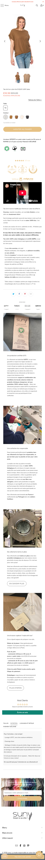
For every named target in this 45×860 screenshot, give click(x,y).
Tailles (5, 723)
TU (5, 108)
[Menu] (1, 5)
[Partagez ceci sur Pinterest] (25, 294)
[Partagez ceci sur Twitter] (13, 294)
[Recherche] (37, 5)
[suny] (22, 5)
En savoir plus (16, 584)
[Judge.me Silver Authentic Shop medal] (12, 169)
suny (9, 853)
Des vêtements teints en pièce (17, 552)
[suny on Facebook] (20, 846)
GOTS (34, 239)
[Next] (40, 41)
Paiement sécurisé (9, 726)
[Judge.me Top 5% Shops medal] (33, 169)
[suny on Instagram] (24, 846)
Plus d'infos (15, 688)
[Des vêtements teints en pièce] (22, 528)
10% (4, 856)
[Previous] (5, 41)
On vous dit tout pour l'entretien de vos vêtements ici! (21, 762)
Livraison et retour (27, 723)
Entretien (13, 723)
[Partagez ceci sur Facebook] (19, 294)
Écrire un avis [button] (22, 712)
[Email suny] (16, 846)
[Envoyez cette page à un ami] (30, 294)
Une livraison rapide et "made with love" (20, 635)
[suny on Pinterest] (28, 846)
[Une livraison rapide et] (22, 612)
